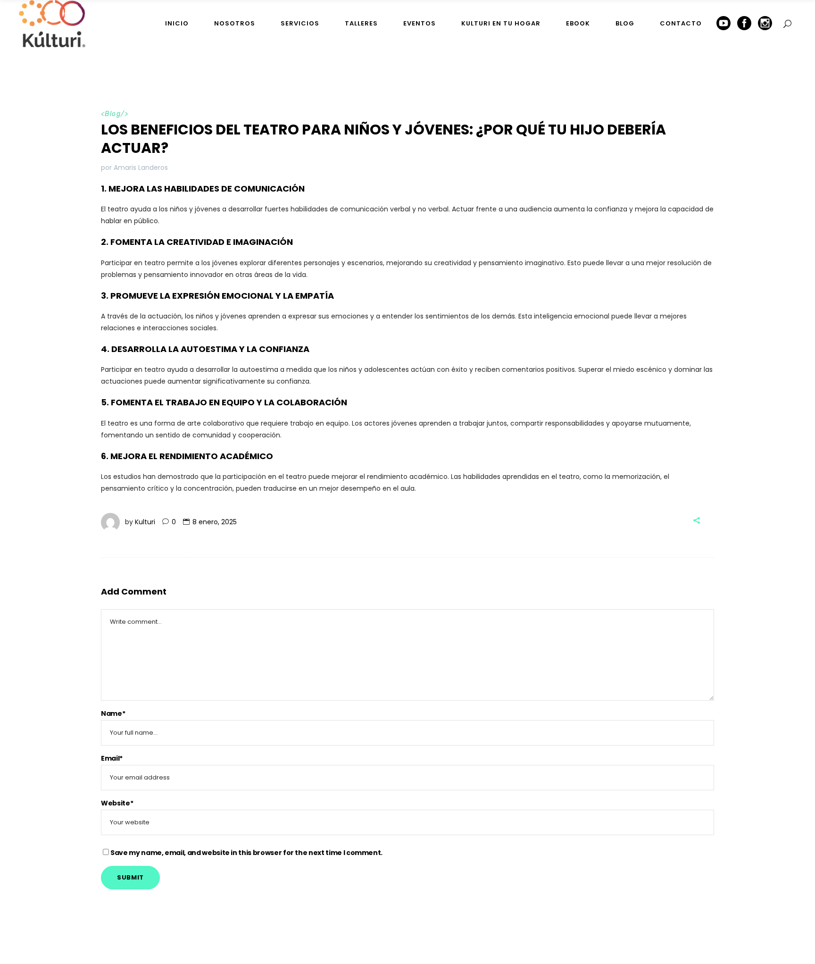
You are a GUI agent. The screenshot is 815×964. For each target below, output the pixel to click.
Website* (117, 803)
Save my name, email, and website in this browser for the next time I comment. (246, 852)
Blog (113, 114)
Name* (113, 713)
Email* (112, 758)
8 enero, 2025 (214, 522)
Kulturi (145, 522)
